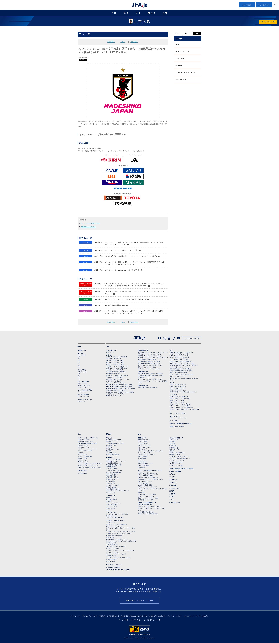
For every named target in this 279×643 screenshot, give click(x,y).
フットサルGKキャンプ (144, 453)
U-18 (79, 362)
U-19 (79, 360)
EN (275, 5)
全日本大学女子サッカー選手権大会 (179, 357)
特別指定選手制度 (142, 456)
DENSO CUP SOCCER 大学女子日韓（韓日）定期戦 (120, 388)
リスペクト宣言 (110, 522)
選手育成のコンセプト (144, 440)
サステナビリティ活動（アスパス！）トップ (150, 470)
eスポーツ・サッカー (83, 396)
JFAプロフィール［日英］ (176, 465)
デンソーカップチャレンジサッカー (116, 383)
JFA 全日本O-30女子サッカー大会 (179, 354)
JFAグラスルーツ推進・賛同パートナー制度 (89, 467)
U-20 (79, 373)
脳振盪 (108, 497)
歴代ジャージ (181, 79)
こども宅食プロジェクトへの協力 (147, 494)
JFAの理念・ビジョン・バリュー (139, 600)
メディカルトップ (111, 495)
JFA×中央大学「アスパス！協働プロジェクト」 (150, 479)
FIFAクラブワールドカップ (113, 396)
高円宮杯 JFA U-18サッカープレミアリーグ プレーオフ (153, 357)
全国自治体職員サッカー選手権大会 (116, 371)
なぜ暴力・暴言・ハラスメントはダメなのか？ (119, 533)
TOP (177, 44)
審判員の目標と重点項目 (113, 454)
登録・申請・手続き (174, 449)
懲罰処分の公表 (110, 561)
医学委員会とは (110, 516)
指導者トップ (110, 457)
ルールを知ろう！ (174, 421)
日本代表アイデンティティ (186, 72)
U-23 (79, 357)
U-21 (79, 358)
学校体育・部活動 (82, 458)
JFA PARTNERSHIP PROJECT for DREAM (118, 570)
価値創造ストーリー (174, 454)
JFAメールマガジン (174, 502)
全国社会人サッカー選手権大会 (114, 370)
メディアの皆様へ (136, 620)
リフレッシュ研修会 (111, 468)
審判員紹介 (109, 447)
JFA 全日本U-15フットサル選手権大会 (180, 406)
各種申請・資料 (110, 479)
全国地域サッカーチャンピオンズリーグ (117, 366)
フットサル (172, 477)
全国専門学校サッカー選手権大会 (115, 394)
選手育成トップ (142, 438)
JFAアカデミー (142, 460)
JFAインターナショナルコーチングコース (117, 491)
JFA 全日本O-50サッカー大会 (178, 386)
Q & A (171, 496)
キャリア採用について (151, 620)
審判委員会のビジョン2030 (113, 440)
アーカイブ (122, 620)
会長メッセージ (173, 440)
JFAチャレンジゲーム (83, 447)
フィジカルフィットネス (113, 485)
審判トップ (109, 438)
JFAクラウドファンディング (114, 564)
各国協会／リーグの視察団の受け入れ (148, 514)
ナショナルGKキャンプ (144, 447)
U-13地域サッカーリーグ (144, 377)
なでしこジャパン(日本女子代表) (90, 223)
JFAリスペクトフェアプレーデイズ (115, 546)
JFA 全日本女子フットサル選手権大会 (180, 398)
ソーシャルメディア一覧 (192, 338)
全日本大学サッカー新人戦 (113, 381)
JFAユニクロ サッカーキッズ (85, 441)
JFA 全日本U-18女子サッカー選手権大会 (181, 361)
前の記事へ (111, 42)
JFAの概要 (172, 441)
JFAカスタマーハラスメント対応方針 (196, 616)
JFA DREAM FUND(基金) (113, 567)
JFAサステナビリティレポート (146, 496)
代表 (114, 13)
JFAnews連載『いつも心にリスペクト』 (117, 539)
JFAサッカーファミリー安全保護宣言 (148, 477)
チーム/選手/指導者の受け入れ (146, 512)
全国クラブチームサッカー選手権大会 (116, 368)
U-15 (79, 367)
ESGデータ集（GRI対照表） (177, 453)
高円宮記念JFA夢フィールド (145, 464)
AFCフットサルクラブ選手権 (177, 413)
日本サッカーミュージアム (177, 426)
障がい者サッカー (82, 460)
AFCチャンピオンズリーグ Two (114, 362)
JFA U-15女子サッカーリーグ (178, 367)
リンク (171, 499)
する (138, 13)
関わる (152, 13)
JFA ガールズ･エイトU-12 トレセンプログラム (150, 451)
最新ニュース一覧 (182, 51)
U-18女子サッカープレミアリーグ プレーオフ (182, 363)
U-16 (79, 365)
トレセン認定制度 (142, 441)
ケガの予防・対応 (111, 512)
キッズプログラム (82, 454)
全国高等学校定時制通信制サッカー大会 (149, 363)
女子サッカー (173, 474)
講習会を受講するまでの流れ (114, 465)
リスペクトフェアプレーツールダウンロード (118, 557)
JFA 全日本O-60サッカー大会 (178, 388)
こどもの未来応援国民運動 (145, 485)
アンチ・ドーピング (111, 506)
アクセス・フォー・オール (176, 460)
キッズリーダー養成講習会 (85, 456)
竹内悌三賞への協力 (143, 483)
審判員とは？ (110, 441)
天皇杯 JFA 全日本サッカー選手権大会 (116, 357)
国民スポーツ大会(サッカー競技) (115, 364)
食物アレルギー (110, 508)
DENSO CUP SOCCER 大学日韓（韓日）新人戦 (119, 386)
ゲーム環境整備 (142, 458)
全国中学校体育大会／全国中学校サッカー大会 (150, 375)
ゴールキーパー (110, 483)
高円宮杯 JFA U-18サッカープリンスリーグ (149, 356)
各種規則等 (172, 494)
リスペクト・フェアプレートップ (115, 520)
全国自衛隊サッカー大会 (113, 373)
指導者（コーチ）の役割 (113, 459)
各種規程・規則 (173, 447)
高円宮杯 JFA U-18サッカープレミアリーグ (149, 354)
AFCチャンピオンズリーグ (113, 358)
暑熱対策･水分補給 (111, 499)
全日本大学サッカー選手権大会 (114, 377)
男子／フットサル (82, 383)
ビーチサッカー (82, 392)
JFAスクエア (81, 452)
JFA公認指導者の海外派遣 (113, 489)
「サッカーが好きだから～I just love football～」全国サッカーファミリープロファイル (90, 464)
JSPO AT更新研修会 (111, 505)
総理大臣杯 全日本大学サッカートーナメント (118, 379)
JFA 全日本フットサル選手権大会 (179, 396)
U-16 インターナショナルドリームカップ (149, 369)
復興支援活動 (141, 492)
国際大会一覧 (110, 352)
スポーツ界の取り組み (112, 544)
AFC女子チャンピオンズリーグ (178, 376)
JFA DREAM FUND (174, 464)
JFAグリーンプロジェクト (145, 472)
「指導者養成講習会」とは (113, 463)
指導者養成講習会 (111, 466)
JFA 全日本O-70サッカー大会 (178, 390)
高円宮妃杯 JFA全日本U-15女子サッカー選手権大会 (184, 365)
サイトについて (75, 616)
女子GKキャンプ (142, 449)
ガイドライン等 (110, 492)
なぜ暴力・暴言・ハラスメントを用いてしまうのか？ (120, 531)
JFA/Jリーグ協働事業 (143, 465)
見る (126, 13)
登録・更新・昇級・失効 (113, 478)
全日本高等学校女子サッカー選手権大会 (180, 369)
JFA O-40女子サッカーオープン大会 (179, 356)
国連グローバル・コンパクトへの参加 (148, 498)
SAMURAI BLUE (82, 355)
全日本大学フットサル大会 (177, 402)
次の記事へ (134, 42)
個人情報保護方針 (113, 616)
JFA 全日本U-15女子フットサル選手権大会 (181, 407)
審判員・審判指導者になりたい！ (115, 443)
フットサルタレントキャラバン (146, 454)
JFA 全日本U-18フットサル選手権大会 (180, 404)
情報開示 (171, 451)
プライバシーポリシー (174, 616)
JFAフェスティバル (83, 462)
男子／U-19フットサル (84, 385)
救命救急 (108, 501)
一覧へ (122, 42)
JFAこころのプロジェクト (145, 481)
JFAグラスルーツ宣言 (83, 440)
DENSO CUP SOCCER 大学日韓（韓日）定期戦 (119, 384)
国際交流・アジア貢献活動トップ (147, 502)
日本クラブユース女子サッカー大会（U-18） (182, 374)
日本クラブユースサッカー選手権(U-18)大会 (150, 365)
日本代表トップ (82, 350)
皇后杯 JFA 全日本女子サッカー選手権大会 (181, 352)
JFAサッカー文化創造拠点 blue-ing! (180, 423)
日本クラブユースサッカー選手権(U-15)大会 (150, 379)
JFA (139, 434)
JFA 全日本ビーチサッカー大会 (178, 418)
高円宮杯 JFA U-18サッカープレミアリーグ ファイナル (153, 352)
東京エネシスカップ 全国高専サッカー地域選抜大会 (120, 392)
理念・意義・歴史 (111, 476)
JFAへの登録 (247, 5)
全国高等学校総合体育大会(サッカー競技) (149, 361)
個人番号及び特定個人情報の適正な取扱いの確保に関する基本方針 (143, 616)
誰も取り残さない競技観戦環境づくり (148, 474)
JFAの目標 (172, 443)
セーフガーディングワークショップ (116, 554)
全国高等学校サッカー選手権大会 (147, 359)
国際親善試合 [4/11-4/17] (88, 227)
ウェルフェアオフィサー (113, 548)
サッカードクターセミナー (113, 503)
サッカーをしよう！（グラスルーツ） (88, 438)
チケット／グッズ (174, 488)
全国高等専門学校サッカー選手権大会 (116, 390)
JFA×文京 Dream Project (176, 462)
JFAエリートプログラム (144, 445)
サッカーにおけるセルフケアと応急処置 (117, 514)
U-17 (79, 363)
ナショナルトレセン (143, 443)
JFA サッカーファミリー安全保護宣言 (116, 524)
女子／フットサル (82, 387)
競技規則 (108, 451)
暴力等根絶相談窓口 (111, 559)
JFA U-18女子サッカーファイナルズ (179, 359)
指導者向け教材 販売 (111, 474)
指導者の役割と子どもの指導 (114, 535)
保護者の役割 (110, 537)
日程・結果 (180, 58)
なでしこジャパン (82, 372)
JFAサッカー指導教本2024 (113, 472)
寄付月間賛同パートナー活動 (145, 500)
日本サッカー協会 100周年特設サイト (179, 458)
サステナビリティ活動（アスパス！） (179, 456)
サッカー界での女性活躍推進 (145, 476)
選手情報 (179, 65)
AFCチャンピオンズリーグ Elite (114, 360)
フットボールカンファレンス (114, 470)
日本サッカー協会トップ (176, 438)
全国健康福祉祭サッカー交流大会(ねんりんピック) (183, 392)
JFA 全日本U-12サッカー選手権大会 (147, 387)
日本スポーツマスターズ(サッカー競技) (117, 375)
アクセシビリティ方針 (90, 616)
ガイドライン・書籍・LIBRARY (114, 518)
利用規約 (102, 616)
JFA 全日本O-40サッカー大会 (178, 384)
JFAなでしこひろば (83, 445)
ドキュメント (173, 482)
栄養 (107, 510)
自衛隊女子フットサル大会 (177, 400)
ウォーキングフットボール (85, 451)
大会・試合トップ (111, 350)
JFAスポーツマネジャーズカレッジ (147, 487)
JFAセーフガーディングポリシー (115, 526)
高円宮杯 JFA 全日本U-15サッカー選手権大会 (150, 373)
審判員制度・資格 (111, 445)
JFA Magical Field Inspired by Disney (87, 443)
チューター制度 (110, 481)
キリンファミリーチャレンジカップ (87, 449)
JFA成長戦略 (172, 445)
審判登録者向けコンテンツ (113, 449)
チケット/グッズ (264, 5)
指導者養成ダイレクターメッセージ (116, 461)
